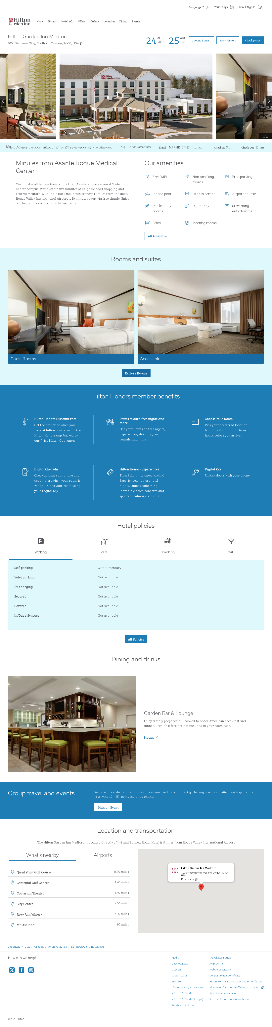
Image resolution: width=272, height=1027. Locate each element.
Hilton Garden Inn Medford (87, 946)
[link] (139, 147)
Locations (14, 946)
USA (27, 946)
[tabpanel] (136, 595)
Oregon (39, 946)
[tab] (40, 547)
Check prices (254, 40)
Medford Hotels (57, 946)
